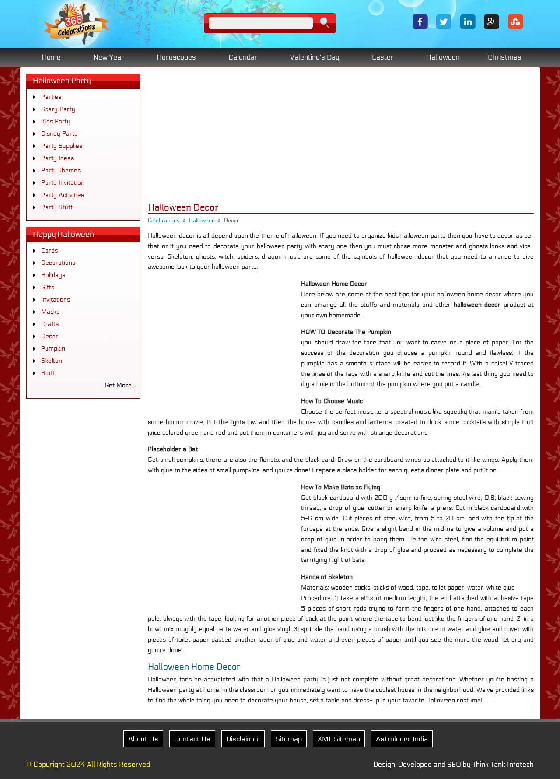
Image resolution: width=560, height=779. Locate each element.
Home (51, 57)
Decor (49, 336)
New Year (108, 57)
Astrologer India (402, 739)
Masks (50, 312)
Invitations (55, 299)
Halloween (443, 57)
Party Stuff (57, 207)
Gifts (47, 287)
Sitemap (289, 739)
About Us (143, 739)
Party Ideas (57, 158)
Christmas (505, 57)
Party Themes (60, 170)
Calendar (243, 57)
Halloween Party (62, 80)
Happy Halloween (63, 234)
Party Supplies (61, 146)
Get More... (120, 385)
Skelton (51, 361)
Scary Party (58, 109)
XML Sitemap (339, 739)
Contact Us (192, 739)
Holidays (53, 275)
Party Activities (62, 195)
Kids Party (55, 121)
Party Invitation (62, 182)
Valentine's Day (315, 57)
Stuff (48, 373)
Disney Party (59, 133)
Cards (49, 250)
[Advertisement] (340, 135)
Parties (51, 97)
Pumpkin (53, 348)
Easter (383, 57)
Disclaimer (243, 739)
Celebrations (164, 221)
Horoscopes (176, 57)
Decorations (58, 263)
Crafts (50, 324)
